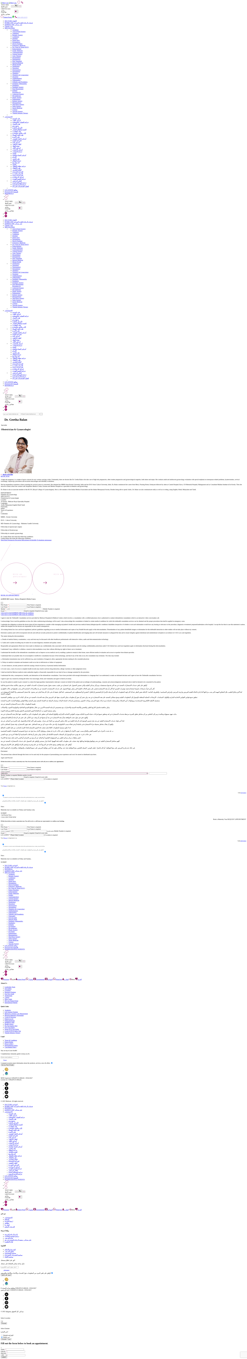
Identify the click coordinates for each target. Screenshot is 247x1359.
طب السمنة (16, 118)
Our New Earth (9, 994)
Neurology (15, 68)
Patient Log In (9, 1019)
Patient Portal (21, 979)
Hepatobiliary (16, 57)
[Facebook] (6, 1089)
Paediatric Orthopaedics (19, 83)
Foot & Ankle (12, 918)
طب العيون (16, 159)
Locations (8, 990)
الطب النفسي (12, 1163)
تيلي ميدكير (18, 24)
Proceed (4, 1323)
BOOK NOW (5, 476)
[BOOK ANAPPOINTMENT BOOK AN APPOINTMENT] (32, 593)
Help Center (8, 999)
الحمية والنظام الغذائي (19, 129)
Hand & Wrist (12, 919)
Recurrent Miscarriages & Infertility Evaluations (30, 540)
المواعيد (15, 865)
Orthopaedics (16, 80)
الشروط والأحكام (10, 1249)
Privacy (5, 786)
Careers (7, 997)
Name (3, 1349)
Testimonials (8, 995)
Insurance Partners (10, 992)
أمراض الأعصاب (17, 150)
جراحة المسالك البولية (19, 183)
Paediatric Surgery (18, 87)
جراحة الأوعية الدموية (19, 184)
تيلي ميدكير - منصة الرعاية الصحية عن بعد (18, 1240)
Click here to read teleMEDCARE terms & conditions (17, 613)
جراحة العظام (16, 161)
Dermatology (16, 42)
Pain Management (17, 89)
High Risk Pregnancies (8, 540)
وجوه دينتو (15, 126)
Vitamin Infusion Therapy (12, 1033)
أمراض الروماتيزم (18, 177)
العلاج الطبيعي (16, 170)
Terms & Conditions (11, 1040)
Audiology (15, 33)
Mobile (3, 609)
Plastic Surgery (17, 97)
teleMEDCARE (9, 1022)
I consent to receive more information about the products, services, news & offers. (26, 1063)
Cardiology (15, 37)
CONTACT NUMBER (5, 771)
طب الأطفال (16, 168)
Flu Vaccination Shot (11, 1026)
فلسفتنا (15, 192)
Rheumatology (16, 103)
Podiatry (14, 90)
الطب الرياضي (17, 181)
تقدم (9, 1339)
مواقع (15, 190)
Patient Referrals (10, 1020)
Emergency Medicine (18, 45)
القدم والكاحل (12, 1152)
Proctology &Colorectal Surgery (18, 93)
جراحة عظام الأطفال (19, 166)
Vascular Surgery (17, 111)
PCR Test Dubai (10, 1027)
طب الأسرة (16, 137)
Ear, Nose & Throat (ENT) (20, 47)
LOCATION (5, 779)
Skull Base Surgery (18, 104)
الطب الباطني (16, 144)
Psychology (12, 926)
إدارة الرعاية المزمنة (11, 1234)
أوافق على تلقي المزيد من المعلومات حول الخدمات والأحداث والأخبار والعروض (26, 1273)
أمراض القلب (16, 120)
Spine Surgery (16, 106)
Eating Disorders (13, 890)
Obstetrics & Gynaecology (20, 75)
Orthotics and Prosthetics (19, 82)
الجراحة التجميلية (17, 172)
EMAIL (4, 1351)
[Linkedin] (6, 1085)
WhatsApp (58, 979)
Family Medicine (17, 50)
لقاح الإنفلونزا (9, 1242)
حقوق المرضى (9, 1251)
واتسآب (30, 979)
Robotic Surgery (17, 101)
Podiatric (11, 925)
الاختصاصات (8, 1217)
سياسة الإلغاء (9, 1257)
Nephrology (16, 66)
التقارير (66, 979)
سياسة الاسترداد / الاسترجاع (13, 1255)
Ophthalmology (17, 78)
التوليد (14, 153)
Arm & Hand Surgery (19, 31)
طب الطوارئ (16, 131)
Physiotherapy (16, 96)
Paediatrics (15, 85)
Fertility (10, 895)
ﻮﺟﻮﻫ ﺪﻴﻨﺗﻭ (15, 320)
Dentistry (15, 38)
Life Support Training (11, 1012)
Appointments (40, 979)
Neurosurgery (16, 70)
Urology (14, 110)
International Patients (11, 1002)
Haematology (16, 59)
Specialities (8, 989)
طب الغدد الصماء (17, 135)
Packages (6, 979)
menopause (48, 540)
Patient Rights (9, 1042)
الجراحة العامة (17, 140)
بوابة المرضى (9, 1238)
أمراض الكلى (16, 148)
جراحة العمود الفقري (19, 179)
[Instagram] (6, 1094)
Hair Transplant (17, 61)
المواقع (7, 1219)
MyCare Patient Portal (11, 1001)
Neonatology (16, 71)
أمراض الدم (16, 142)
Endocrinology (16, 49)
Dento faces (16, 40)
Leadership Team (10, 987)
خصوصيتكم (243, 792)
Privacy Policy (9, 1044)
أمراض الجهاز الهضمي (19, 139)
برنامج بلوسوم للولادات (12, 1236)
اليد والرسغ (15, 162)
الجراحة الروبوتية (17, 175)
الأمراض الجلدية (17, 128)
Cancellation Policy (10, 1047)
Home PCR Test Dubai (12, 1029)
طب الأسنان (16, 124)
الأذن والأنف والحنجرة (19, 133)
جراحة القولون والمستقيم (20, 122)
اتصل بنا (7, 1225)
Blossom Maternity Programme (14, 1015)
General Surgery (17, 54)
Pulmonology (16, 99)
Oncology (15, 77)
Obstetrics (15, 73)
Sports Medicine (17, 108)
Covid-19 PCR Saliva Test (13, 1031)
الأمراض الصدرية (17, 173)
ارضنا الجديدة (9, 1221)
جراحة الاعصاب (17, 151)
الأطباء (14, 21)
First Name (5, 605)
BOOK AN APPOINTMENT (10, 595)
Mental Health (16, 64)
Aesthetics (15, 30)
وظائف (7, 1223)
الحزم (80, 979)
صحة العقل (15, 146)
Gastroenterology (17, 52)
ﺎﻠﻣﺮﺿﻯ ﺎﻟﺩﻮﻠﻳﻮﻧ (10, 1227)
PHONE (4, 1353)
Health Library (9, 1024)
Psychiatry (11, 931)
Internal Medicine (17, 63)
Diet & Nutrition (17, 44)
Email (3, 611)
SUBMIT (4, 1357)
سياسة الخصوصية (10, 1253)
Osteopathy (11, 916)
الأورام (14, 157)
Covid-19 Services (10, 1017)
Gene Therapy (16, 56)
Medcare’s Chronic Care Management (16, 1014)
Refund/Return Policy (11, 1045)
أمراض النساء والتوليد (19, 155)
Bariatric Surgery (17, 35)
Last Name (5, 607)
